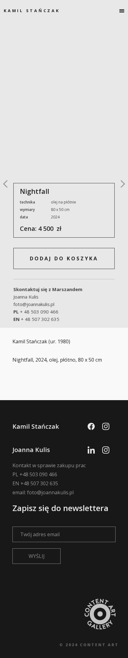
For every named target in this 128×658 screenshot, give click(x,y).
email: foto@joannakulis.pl (43, 492)
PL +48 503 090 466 (34, 474)
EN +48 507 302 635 (35, 483)
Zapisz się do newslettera (60, 508)
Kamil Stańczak (32, 10)
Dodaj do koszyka (64, 258)
